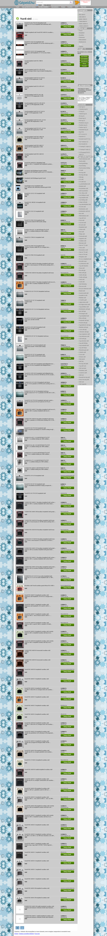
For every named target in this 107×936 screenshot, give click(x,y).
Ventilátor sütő (82, 240)
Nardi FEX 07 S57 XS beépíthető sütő (35, 300)
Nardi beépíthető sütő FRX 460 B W (34, 136)
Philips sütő (82, 234)
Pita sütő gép (82, 270)
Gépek (17, 7)
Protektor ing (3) (83, 125)
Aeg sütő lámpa (83, 347)
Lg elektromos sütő (84, 263)
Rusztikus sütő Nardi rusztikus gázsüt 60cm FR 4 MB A (39, 585)
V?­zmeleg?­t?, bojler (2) (85, 146)
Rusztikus (81, 35)
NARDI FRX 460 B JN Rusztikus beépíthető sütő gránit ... (40, 548)
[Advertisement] (43, 12)
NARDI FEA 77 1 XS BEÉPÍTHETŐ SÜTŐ (36, 460)
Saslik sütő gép (82, 275)
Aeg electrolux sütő (84, 341)
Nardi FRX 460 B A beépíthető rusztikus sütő (37, 688)
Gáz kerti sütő (82, 222)
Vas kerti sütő (82, 206)
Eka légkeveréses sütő (84, 304)
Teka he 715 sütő (83, 245)
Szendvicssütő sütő (83, 293)
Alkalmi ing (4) (83, 113)
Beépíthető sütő (83, 227)
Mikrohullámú (82, 39)
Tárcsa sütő (82, 247)
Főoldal (16, 933)
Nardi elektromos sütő (84, 159)
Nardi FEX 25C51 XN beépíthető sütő (35, 51)
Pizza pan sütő (82, 286)
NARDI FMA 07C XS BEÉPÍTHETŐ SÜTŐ (37, 229)
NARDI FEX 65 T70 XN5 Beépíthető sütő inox (37, 291)
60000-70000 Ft (83, 19)
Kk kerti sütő (82, 225)
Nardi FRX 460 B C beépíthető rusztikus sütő (37, 604)
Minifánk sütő (82, 297)
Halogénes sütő (83, 256)
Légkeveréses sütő (83, 302)
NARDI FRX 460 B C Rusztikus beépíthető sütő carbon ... (40, 502)
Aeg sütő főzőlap (83, 343)
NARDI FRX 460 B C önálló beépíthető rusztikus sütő (39, 915)
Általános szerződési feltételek (26, 933)
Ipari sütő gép (82, 311)
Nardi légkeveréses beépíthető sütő (34, 185)
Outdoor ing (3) (83, 127)
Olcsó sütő (81, 220)
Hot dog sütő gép (83, 174)
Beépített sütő (82, 186)
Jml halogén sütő (83, 313)
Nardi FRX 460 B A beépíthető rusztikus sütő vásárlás (39, 631)
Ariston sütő (82, 229)
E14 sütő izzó (82, 181)
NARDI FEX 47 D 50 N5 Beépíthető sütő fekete (37, 382)
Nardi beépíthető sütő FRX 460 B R (34, 154)
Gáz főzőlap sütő (83, 200)
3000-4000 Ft (82, 17)
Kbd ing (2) (82, 120)
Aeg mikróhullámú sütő (85, 204)
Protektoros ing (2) (83, 122)
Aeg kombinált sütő (84, 345)
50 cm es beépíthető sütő (85, 259)
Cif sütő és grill (83, 300)
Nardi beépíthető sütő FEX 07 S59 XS (35, 78)
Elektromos (82, 37)
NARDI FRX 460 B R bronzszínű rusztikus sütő (37, 650)
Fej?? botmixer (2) (83, 141)
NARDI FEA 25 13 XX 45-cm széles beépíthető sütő (38, 576)
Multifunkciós (82, 42)
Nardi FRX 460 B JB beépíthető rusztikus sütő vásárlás (39, 805)
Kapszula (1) (82, 136)
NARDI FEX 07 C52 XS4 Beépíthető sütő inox (37, 309)
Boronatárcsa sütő (83, 250)
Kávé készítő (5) (83, 144)
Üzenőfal (70, 7)
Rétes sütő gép (82, 272)
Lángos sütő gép (83, 202)
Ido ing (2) (81, 116)
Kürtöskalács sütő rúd (84, 211)
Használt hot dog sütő (84, 377)
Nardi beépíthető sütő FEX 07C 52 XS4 (35, 120)
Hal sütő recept (82, 261)
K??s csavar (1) (83, 134)
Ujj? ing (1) (82, 107)
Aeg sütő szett (82, 366)
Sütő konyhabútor (83, 190)
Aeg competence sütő (84, 334)
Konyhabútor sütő (83, 188)
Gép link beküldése (43, 7)
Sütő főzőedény (83, 284)
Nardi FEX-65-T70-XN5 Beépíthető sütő (35, 23)
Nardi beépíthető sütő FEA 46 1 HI (34, 94)
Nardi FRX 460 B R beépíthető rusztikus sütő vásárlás (39, 641)
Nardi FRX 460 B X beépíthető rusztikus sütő (37, 741)
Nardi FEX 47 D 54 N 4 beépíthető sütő (35, 318)
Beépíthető (81, 32)
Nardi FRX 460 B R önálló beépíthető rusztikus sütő (38, 769)
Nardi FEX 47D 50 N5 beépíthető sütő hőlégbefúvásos (39, 373)
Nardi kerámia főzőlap (84, 168)
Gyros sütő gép (83, 329)
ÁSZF (76, 7)
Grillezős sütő (82, 352)
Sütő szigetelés (82, 384)
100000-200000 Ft (83, 26)
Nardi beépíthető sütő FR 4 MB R (34, 61)
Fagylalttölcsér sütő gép (85, 325)
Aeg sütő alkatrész (83, 265)
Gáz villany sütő (83, 193)
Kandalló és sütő (83, 295)
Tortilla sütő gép (83, 277)
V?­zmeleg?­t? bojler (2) (84, 149)
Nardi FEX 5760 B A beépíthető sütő (34, 237)
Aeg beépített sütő (83, 197)
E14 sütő (81, 179)
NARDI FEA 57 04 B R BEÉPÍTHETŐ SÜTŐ (37, 452)
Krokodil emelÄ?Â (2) (84, 139)
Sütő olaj (81, 361)
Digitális (81, 46)
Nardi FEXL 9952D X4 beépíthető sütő (35, 202)
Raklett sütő (82, 290)
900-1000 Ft (82, 14)
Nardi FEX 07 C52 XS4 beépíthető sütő (35, 345)
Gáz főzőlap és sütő (84, 195)
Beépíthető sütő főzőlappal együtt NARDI (36, 170)
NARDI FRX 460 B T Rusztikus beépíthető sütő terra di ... (40, 282)
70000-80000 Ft (83, 21)
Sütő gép (81, 177)
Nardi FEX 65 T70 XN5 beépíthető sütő (35, 428)
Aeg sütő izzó (82, 218)
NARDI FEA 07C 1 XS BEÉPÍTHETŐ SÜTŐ (37, 437)
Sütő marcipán (82, 368)
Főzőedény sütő (83, 370)
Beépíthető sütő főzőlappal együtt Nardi (35, 178)
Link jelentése (55, 7)
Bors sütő (81, 213)
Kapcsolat (83, 7)
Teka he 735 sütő (83, 252)
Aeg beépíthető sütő (84, 316)
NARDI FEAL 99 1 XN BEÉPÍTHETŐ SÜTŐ (37, 445)
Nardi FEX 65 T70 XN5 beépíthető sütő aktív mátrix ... (39, 400)
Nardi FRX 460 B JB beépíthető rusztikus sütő (37, 750)
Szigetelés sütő (82, 238)
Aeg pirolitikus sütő (84, 306)
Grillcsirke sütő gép (84, 331)
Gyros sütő (81, 354)
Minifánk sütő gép (83, 327)
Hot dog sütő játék (83, 363)
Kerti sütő (81, 231)
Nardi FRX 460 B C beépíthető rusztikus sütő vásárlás (39, 815)
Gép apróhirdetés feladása (29, 7)
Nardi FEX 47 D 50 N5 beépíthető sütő (35, 327)
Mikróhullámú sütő (83, 215)
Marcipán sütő (82, 243)
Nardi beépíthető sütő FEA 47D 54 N (34, 86)
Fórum (63, 7)
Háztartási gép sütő (83, 350)
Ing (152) (81, 132)
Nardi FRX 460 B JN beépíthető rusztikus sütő (37, 731)
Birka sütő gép (82, 318)
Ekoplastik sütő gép (84, 320)
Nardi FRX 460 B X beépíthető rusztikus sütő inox (38, 834)
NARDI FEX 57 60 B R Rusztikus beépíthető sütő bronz (40, 539)
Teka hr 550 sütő (83, 254)
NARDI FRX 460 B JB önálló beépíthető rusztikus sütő (39, 906)
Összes (80, 12)
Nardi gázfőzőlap (83, 163)
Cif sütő (81, 170)
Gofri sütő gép (82, 338)
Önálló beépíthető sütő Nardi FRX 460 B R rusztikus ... (39, 32)
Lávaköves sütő (83, 372)
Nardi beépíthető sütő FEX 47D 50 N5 (35, 69)
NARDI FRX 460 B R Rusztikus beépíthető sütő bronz (39, 263)
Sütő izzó (81, 375)
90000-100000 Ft (83, 23)
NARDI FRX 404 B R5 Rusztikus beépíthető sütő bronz (39, 520)
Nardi (80, 44)
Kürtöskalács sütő (83, 209)
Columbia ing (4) (83, 109)
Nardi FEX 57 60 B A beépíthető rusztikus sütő (37, 760)
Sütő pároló (82, 359)
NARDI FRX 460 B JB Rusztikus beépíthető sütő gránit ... (40, 511)
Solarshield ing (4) (83, 129)
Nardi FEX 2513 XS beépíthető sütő (34, 42)
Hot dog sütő (82, 172)
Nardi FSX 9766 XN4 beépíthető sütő (34, 220)
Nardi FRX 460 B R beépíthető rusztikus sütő (37, 622)
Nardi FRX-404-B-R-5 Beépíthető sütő (35, 162)
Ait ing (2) (81, 111)
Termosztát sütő (83, 236)
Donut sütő (82, 268)
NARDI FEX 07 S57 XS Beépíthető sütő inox (37, 336)
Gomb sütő (82, 281)
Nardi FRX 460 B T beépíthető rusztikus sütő (37, 595)
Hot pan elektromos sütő (85, 288)
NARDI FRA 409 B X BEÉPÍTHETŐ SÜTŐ (37, 468)
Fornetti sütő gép (83, 322)
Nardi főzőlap (82, 165)
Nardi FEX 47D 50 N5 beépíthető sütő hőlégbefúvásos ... (39, 363)
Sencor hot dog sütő (84, 379)
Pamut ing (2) (82, 118)
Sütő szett (81, 381)
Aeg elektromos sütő (84, 336)
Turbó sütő (81, 279)
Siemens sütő (82, 356)
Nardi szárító (82, 161)
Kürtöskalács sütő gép (84, 309)
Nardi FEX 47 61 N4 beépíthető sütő (34, 475)
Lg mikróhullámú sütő (84, 184)
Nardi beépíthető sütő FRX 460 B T (34, 145)
